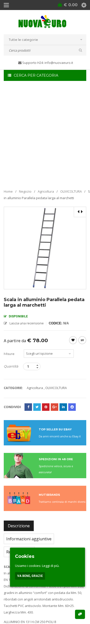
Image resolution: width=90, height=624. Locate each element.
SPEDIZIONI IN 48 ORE (56, 459)
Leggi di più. (51, 565)
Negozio (25, 191)
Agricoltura (46, 191)
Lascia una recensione (27, 323)
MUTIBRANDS (49, 494)
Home (8, 191)
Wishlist (73, 340)
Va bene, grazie (30, 576)
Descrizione (19, 526)
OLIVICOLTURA (71, 191)
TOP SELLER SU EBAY (55, 429)
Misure (9, 354)
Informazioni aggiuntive (29, 539)
